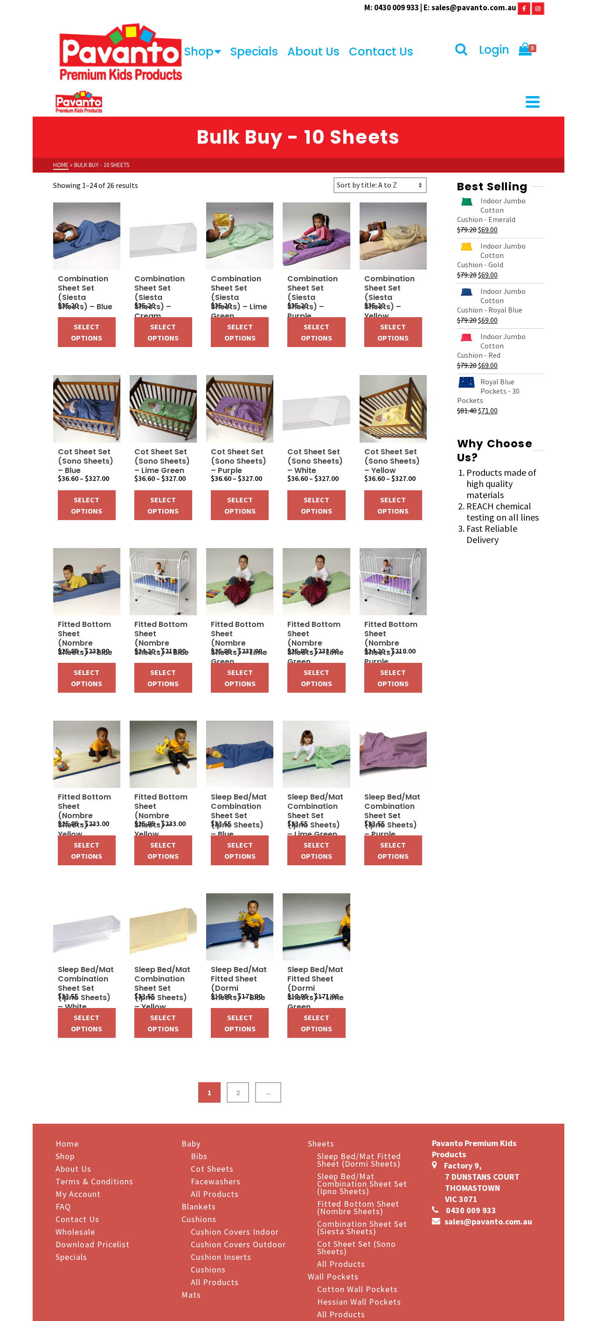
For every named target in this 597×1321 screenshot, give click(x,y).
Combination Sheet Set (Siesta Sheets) (362, 1227)
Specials (254, 51)
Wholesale (75, 1231)
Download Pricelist (93, 1244)
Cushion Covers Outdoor (238, 1244)
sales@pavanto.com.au (473, 7)
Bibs (199, 1156)
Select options (86, 332)
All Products (215, 1193)
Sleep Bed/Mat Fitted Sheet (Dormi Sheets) (359, 1159)
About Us (313, 51)
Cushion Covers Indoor (235, 1231)
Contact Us (381, 51)
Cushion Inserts (221, 1256)
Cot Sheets (212, 1168)
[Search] (462, 50)
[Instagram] (538, 7)
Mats (191, 1294)
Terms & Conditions (94, 1181)
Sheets (321, 1143)
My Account (78, 1193)
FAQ (63, 1206)
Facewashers (216, 1181)
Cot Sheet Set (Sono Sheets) (356, 1247)
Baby (191, 1143)
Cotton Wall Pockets (357, 1288)
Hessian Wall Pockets (359, 1301)
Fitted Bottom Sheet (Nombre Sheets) (358, 1207)
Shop (199, 51)
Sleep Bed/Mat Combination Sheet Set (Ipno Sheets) (362, 1183)
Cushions (198, 1219)
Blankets (198, 1206)
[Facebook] (524, 7)
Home (67, 1143)
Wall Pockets (333, 1276)
